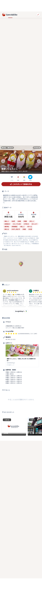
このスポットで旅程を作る (22, 184)
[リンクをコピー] (38, 14)
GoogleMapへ (20, 311)
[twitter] (30, 177)
